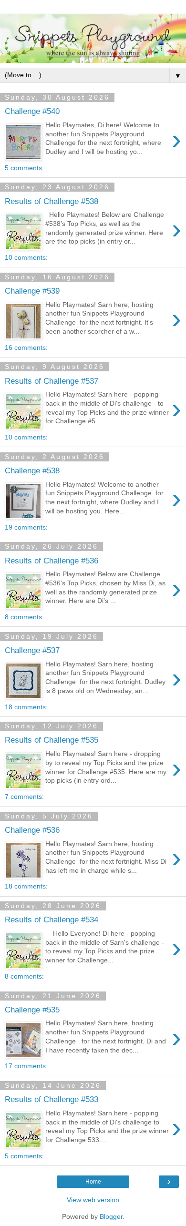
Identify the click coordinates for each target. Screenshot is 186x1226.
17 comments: (26, 1066)
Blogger (111, 1216)
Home (93, 1181)
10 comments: (26, 257)
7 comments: (24, 796)
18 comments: (26, 707)
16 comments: (26, 347)
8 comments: (24, 617)
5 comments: (24, 168)
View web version (93, 1200)
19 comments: (26, 527)
